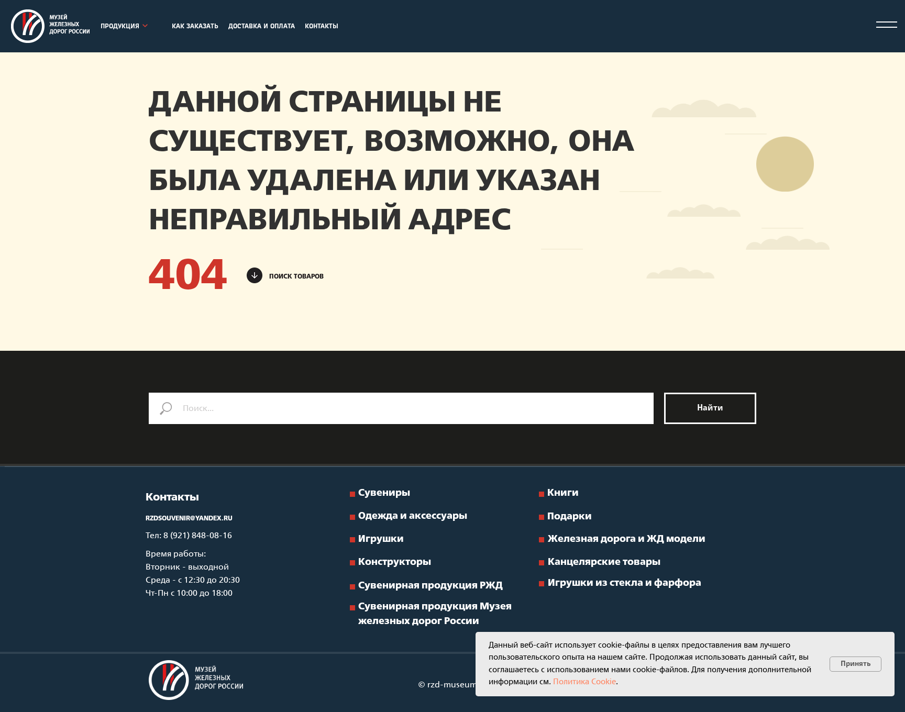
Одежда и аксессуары (412, 516)
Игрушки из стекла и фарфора (624, 583)
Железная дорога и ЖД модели (626, 539)
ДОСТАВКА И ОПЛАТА (261, 27)
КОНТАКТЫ (321, 27)
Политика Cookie (584, 682)
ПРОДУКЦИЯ (120, 27)
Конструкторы (394, 562)
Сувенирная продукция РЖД (430, 586)
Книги (563, 493)
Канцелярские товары (604, 562)
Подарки (569, 517)
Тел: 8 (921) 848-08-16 (189, 536)
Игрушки (381, 539)
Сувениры (384, 493)
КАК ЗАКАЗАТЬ (195, 27)
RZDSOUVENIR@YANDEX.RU (189, 519)
